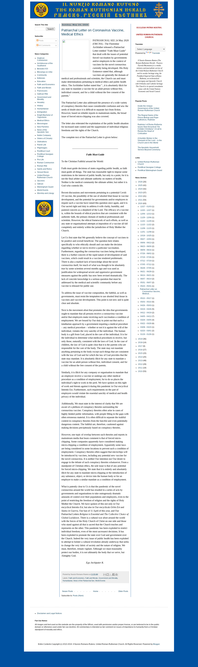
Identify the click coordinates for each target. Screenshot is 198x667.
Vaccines (41, 181)
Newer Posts (67, 591)
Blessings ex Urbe (44, 72)
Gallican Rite (42, 94)
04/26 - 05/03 (146, 305)
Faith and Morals (91, 578)
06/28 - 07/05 (146, 268)
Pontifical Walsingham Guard (150, 170)
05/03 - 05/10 (146, 302)
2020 (140, 203)
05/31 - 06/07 (146, 282)
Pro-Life (40, 159)
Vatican (40, 184)
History (40, 106)
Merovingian (42, 123)
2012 (140, 364)
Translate (156, 53)
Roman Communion (45, 163)
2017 (140, 346)
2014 (140, 357)
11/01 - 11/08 (146, 232)
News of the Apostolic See (43, 131)
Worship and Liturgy (45, 193)
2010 (140, 371)
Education (41, 81)
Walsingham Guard (45, 187)
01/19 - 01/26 (146, 334)
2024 (140, 189)
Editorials (41, 78)
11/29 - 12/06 (146, 217)
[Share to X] (110, 574)
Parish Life (41, 145)
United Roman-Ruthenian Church (45, 176)
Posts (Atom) (78, 596)
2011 (140, 368)
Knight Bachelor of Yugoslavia (45, 116)
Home (95, 591)
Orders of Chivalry (44, 138)
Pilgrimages (42, 148)
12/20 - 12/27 (146, 210)
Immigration (42, 112)
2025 (140, 185)
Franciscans (42, 91)
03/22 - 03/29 (146, 323)
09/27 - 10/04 (146, 239)
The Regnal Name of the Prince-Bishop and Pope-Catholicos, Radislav (148, 117)
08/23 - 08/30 (146, 246)
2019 (140, 339)
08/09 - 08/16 (146, 250)
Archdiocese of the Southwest (45, 64)
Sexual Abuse (43, 172)
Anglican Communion (42, 59)
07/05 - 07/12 (146, 264)
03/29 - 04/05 (146, 320)
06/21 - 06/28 (146, 271)
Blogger (156, 644)
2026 (140, 182)
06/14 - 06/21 (146, 275)
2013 (140, 360)
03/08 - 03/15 (146, 327)
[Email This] (104, 574)
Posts (40, 41)
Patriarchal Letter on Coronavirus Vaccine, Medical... (150, 291)
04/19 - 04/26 (146, 309)
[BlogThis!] (107, 574)
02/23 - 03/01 (146, 331)
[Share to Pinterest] (116, 574)
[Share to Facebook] (113, 574)
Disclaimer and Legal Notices (49, 613)
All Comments (44, 45)
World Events (100, 581)
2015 (140, 353)
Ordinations (42, 142)
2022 (140, 196)
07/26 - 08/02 (146, 253)
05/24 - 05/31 (146, 286)
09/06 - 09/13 (146, 243)
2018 (140, 342)
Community (42, 75)
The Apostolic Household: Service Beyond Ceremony (149, 148)
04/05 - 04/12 (146, 316)
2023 (140, 193)
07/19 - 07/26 (146, 257)
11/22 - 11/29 (146, 221)
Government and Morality (108, 578)
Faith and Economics (76, 578)
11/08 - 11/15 (146, 228)
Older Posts (123, 591)
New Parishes (43, 127)
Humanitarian (68, 581)
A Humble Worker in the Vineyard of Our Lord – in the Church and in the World (150, 140)
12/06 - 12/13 (146, 214)
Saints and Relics (44, 169)
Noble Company (44, 135)
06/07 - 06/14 (146, 279)
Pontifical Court (43, 151)
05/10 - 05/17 (146, 298)
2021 (140, 200)
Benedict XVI (42, 69)
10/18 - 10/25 (146, 235)
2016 (140, 350)
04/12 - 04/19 (146, 313)
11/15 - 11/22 (146, 225)
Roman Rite (42, 166)
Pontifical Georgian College (149, 167)
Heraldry (40, 102)
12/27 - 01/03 (146, 206)
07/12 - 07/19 (146, 261)
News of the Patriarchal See (83, 581)
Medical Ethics (43, 120)
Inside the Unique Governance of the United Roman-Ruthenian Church (149, 108)
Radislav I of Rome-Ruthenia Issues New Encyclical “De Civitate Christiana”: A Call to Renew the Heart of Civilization (150, 129)
